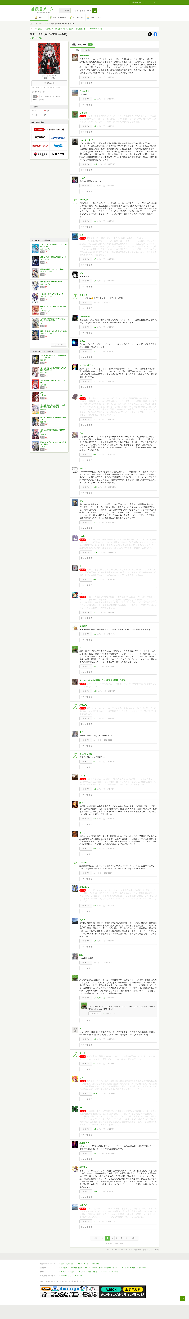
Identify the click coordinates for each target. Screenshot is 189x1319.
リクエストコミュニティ (109, 1271)
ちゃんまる (84, 91)
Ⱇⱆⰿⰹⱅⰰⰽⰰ (84, 56)
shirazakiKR (84, 316)
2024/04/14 (111, 634)
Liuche (82, 536)
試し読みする (49, 83)
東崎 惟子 (43, 360)
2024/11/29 (111, 454)
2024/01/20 (111, 848)
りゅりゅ (83, 113)
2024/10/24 (111, 522)
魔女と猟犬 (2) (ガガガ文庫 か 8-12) (52, 282)
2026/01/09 (111, 126)
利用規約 (95, 1263)
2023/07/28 (108, 962)
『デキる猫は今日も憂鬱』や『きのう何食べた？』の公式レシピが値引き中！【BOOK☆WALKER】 (67, 29)
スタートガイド (83, 1263)
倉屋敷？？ (84, 1143)
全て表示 (76, 50)
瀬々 (81, 803)
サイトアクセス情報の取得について (134, 1267)
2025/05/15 (111, 259)
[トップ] (31, 24)
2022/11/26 (111, 1221)
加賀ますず (84, 919)
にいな (82, 775)
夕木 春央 (43, 395)
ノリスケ (83, 178)
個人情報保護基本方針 (79, 1267)
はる (81, 1077)
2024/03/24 (112, 691)
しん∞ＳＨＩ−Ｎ (86, 140)
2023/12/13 (111, 906)
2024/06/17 (112, 612)
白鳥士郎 (43, 409)
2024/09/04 (112, 552)
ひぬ (81, 593)
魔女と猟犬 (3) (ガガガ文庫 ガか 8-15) (53, 331)
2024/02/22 (108, 740)
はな (81, 501)
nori (81, 395)
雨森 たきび (44, 372)
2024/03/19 (111, 718)
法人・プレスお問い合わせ (88, 1271)
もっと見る (60, 344)
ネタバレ (87, 50)
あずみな (83, 705)
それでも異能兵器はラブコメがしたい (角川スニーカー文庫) (53, 320)
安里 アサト (44, 422)
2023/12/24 (108, 873)
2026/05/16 (111, 99)
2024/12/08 (111, 381)
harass (82, 468)
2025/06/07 (111, 221)
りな (81, 273)
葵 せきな (43, 385)
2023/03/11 (112, 1191)
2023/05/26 (111, 1064)
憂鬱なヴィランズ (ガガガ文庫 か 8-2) (53, 257)
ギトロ (82, 1053)
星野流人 (83, 1167)
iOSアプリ (79, 1275)
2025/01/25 (108, 302)
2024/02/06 (111, 789)
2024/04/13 (111, 666)
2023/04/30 (111, 1153)
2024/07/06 (111, 579)
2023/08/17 (111, 941)
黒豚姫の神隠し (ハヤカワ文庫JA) (52, 269)
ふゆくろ (83, 1205)
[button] (94, 10)
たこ (81, 235)
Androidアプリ (66, 1275)
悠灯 (81, 732)
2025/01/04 (111, 327)
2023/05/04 (111, 1129)
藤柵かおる (84, 887)
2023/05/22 (112, 1093)
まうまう (83, 295)
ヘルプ (63, 1271)
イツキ (82, 832)
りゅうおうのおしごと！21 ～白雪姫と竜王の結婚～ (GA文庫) (52, 406)
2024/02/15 (111, 761)
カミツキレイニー (42, 24)
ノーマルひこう (86, 365)
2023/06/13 (111, 998)
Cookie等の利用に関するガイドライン (104, 1267)
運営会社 (64, 1267)
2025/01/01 (112, 351)
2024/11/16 (112, 487)
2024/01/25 (111, 819)
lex (80, 1107)
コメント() (101, 77)
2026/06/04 (111, 77)
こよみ (82, 341)
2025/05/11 (111, 281)
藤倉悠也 (83, 626)
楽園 (41, 393)
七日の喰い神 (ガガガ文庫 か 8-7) (51, 294)
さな (81, 433)
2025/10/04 (112, 164)
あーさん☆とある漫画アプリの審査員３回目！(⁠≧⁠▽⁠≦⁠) (102, 680)
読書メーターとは (67, 1263)
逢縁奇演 (43, 434)
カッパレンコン (86, 754)
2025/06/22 (111, 186)
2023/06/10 (111, 1039)
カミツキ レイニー (46, 259)
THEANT (83, 862)
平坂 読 (42, 446)
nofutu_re (83, 199)
